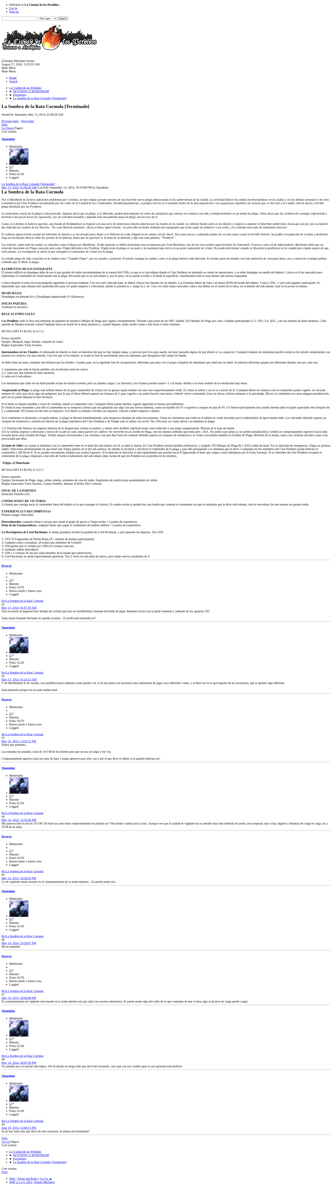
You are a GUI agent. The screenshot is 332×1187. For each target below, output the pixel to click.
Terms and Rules (27, 1178)
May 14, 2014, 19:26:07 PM (19, 943)
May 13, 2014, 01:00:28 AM (19, 187)
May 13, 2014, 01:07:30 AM (19, 607)
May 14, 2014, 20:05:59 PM (19, 1062)
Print (4, 124)
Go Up (6, 1141)
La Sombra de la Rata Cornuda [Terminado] (28, 184)
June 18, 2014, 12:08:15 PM (19, 1127)
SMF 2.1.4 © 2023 (20, 1182)
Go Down (8, 128)
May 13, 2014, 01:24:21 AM (19, 679)
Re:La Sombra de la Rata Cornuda (22, 600)
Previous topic (10, 121)
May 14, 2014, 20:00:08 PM (19, 998)
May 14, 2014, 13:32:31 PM (19, 741)
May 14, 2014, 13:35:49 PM (19, 820)
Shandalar (8, 139)
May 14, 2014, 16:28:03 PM (19, 878)
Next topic (27, 121)
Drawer (7, 565)
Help (12, 1178)
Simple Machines (44, 1182)
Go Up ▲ (46, 1178)
